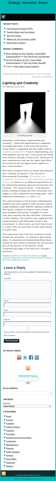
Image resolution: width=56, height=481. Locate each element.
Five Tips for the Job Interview (37, 56)
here (28, 196)
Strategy (9, 466)
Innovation (23, 256)
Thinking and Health (42, 77)
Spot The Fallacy (14, 36)
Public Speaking (13, 452)
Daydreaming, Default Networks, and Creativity (27, 74)
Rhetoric (9, 455)
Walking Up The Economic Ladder (21, 39)
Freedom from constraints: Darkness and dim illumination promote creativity (27, 179)
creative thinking (9, 258)
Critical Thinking (13, 427)
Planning (10, 448)
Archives (6, 403)
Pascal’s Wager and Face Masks (21, 32)
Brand (8, 416)
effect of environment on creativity (30, 258)
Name (6, 301)
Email (6, 310)
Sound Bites (11, 459)
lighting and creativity (20, 260)
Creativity (14, 256)
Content (9, 420)
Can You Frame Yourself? (35, 63)
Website (7, 320)
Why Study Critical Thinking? (27, 66)
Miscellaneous (34, 256)
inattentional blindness (13, 152)
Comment (7, 278)
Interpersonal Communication (19, 438)
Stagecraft (10, 462)
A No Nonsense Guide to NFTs (20, 28)
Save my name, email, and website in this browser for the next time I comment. (26, 333)
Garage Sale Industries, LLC (32, 479)
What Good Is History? (16, 43)
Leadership (11, 441)
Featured (10, 430)
